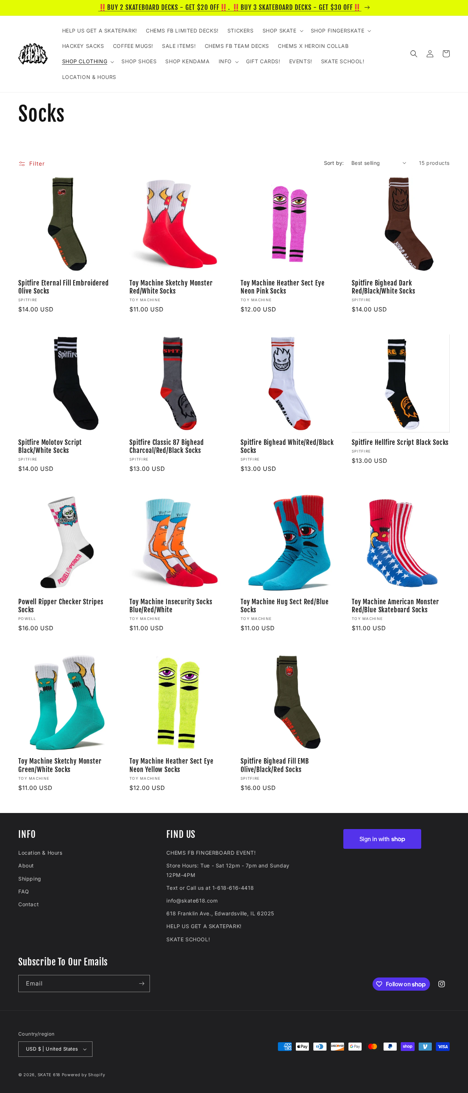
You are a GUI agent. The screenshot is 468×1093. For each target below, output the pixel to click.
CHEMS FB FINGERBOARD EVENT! (211, 853)
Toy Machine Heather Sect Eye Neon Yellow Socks (171, 765)
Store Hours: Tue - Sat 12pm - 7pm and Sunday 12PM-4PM (227, 870)
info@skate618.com (192, 900)
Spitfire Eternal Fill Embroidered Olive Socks (63, 287)
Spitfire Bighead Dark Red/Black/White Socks (383, 287)
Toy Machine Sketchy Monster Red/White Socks (171, 287)
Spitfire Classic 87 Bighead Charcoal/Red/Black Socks (166, 447)
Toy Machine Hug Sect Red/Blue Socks (284, 606)
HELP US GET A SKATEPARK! (203, 926)
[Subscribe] (141, 983)
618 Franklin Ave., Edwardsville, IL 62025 (220, 913)
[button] (282, 30)
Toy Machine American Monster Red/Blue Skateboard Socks (395, 606)
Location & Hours (40, 853)
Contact (28, 904)
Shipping (29, 878)
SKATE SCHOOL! (188, 939)
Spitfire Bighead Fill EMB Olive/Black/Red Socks (275, 765)
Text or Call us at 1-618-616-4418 (210, 888)
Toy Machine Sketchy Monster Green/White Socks (60, 765)
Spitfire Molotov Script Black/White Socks (50, 447)
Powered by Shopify (83, 1074)
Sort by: (334, 163)
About (26, 865)
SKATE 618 (49, 1074)
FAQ (23, 891)
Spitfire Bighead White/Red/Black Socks (287, 447)
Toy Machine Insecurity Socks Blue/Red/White (170, 606)
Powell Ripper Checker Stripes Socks (60, 606)
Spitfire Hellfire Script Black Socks (400, 443)
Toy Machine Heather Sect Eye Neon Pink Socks (283, 287)
